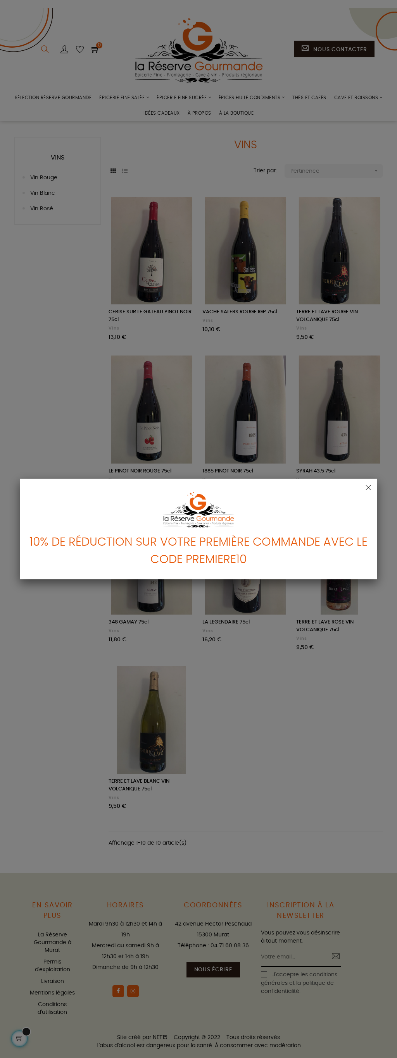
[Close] (368, 488)
